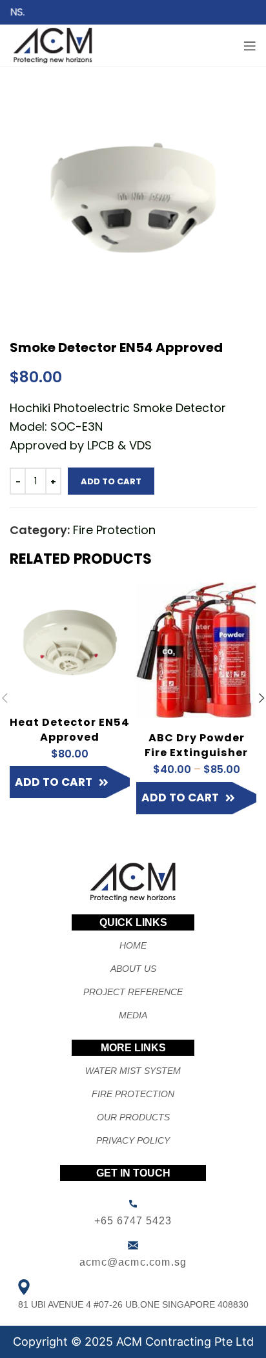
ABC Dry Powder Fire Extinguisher (196, 745)
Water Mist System (133, 1070)
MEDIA (133, 1015)
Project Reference (133, 992)
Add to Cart (111, 481)
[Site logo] (53, 44)
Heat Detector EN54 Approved (70, 730)
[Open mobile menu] (250, 46)
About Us (133, 968)
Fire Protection (114, 530)
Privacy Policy (133, 1140)
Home (133, 945)
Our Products (133, 1117)
